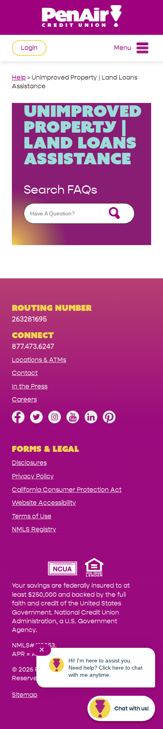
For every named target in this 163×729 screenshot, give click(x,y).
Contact (25, 373)
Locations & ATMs (39, 360)
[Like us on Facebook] (18, 421)
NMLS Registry (34, 529)
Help (19, 77)
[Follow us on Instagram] (54, 421)
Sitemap (24, 695)
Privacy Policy (33, 476)
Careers (24, 399)
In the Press (29, 386)
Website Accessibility (44, 502)
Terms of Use (31, 516)
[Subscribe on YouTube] (72, 421)
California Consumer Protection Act (66, 489)
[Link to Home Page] (81, 17)
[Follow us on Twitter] (36, 421)
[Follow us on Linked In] (91, 421)
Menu (122, 47)
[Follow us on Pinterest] (109, 421)
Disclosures (29, 462)
